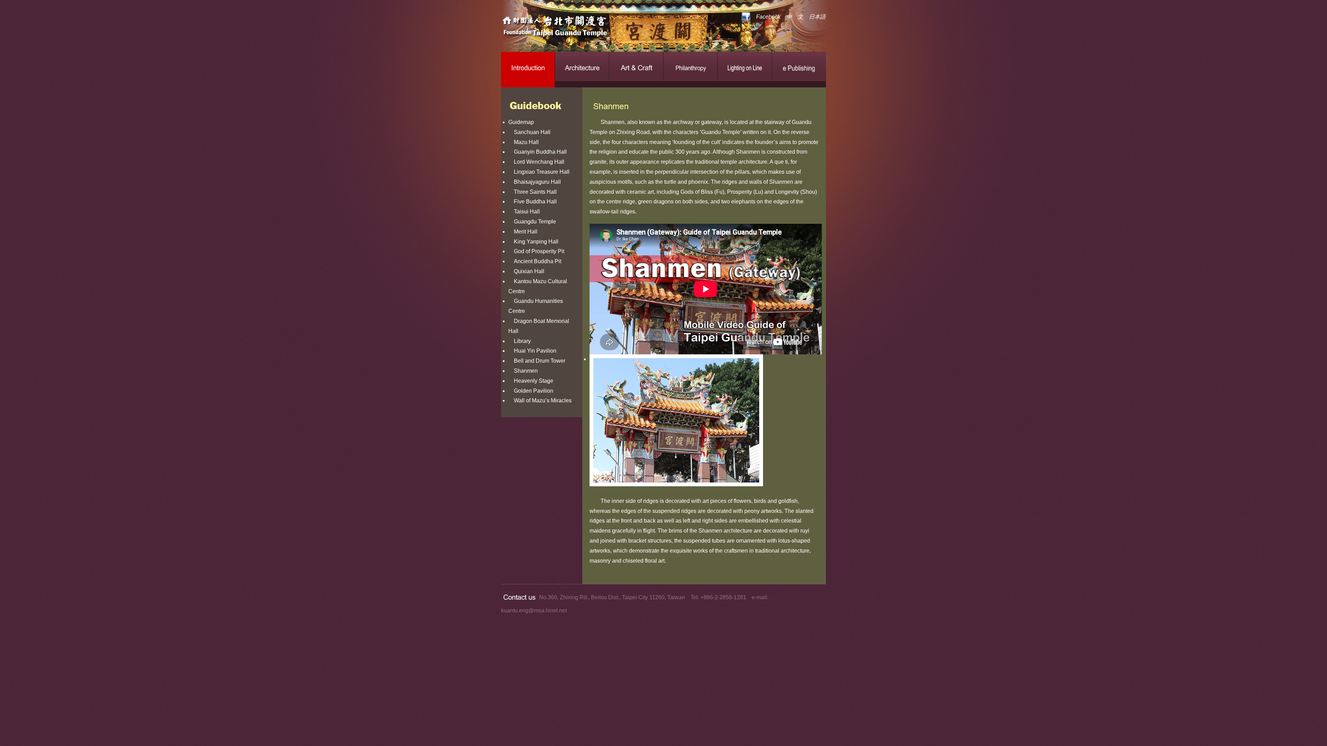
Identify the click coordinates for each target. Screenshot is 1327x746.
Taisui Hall (524, 211)
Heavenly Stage (530, 381)
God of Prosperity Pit (536, 251)
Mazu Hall (523, 142)
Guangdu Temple (532, 221)
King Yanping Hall (533, 242)
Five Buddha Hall (532, 201)
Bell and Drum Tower (536, 361)
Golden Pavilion (530, 391)
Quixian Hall (526, 271)
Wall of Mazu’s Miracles (540, 400)
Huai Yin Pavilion (532, 351)
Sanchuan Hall (529, 132)
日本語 (817, 17)
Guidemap (521, 122)
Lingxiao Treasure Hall (539, 172)
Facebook (768, 17)
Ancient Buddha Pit (534, 261)
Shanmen (523, 371)
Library (519, 341)
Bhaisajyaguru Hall (534, 182)
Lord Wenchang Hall (536, 162)
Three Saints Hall (532, 192)
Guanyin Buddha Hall (537, 152)
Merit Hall (522, 232)
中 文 (795, 17)
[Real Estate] (579, 27)
